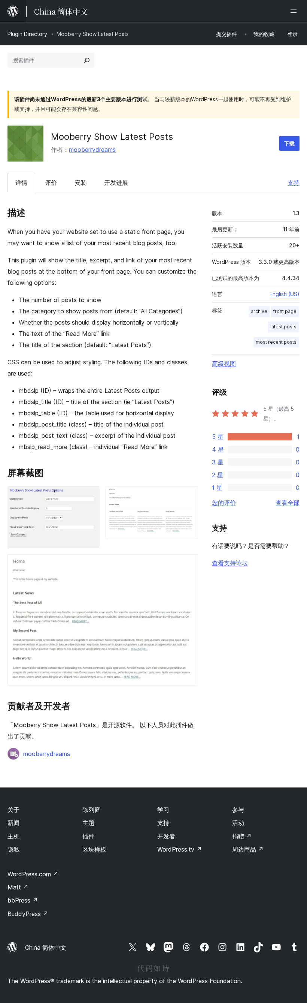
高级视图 (224, 363)
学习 (163, 809)
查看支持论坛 (230, 563)
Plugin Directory (27, 34)
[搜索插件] (86, 60)
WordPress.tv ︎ (179, 849)
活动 (238, 822)
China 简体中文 (45, 947)
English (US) (285, 294)
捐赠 (242, 836)
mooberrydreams (92, 149)
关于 (13, 809)
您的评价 (224, 502)
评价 (51, 182)
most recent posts (276, 342)
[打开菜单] (295, 11)
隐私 (13, 849)
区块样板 (94, 849)
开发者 (166, 836)
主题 (88, 822)
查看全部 (288, 502)
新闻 (13, 822)
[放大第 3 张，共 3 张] (187, 564)
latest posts (283, 326)
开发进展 (116, 182)
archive (259, 311)
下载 (289, 143)
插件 (88, 836)
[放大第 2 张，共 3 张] (187, 496)
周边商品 (248, 849)
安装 (80, 182)
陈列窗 (91, 809)
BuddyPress (27, 914)
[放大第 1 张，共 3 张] (89, 496)
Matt (17, 887)
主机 (13, 836)
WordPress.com (32, 874)
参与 (238, 809)
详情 (21, 182)
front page (285, 311)
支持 (294, 182)
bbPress (22, 900)
